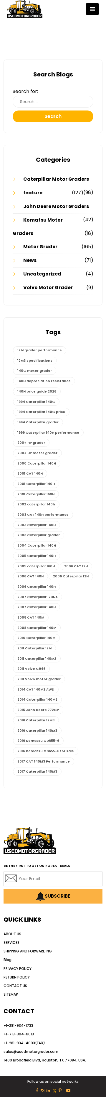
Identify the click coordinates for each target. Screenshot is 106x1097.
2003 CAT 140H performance (43, 514)
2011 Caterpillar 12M (34, 648)
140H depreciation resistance (44, 381)
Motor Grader (40, 246)
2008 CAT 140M (30, 617)
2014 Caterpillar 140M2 (37, 699)
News (30, 260)
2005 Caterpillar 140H (36, 555)
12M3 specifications (34, 360)
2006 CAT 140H (30, 576)
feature (32, 192)
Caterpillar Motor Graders (56, 179)
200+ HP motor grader (37, 453)
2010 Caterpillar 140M (36, 637)
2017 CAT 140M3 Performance (43, 761)
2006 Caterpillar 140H (36, 586)
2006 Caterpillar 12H (71, 576)
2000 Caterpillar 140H (36, 463)
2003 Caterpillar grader (38, 535)
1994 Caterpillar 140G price (41, 411)
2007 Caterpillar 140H (36, 607)
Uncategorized (42, 273)
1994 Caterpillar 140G (36, 401)
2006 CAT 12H (76, 566)
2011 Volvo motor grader (39, 679)
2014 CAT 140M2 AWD (35, 689)
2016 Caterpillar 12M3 (35, 720)
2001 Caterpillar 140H (36, 483)
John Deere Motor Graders (56, 206)
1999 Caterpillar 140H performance (48, 432)
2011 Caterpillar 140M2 (36, 658)
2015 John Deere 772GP (38, 709)
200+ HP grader (31, 442)
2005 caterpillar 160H (36, 566)
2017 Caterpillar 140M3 (37, 771)
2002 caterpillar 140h (36, 504)
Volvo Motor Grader (48, 287)
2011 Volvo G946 (31, 668)
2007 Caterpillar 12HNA (37, 597)
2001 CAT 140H (30, 473)
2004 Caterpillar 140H (36, 545)
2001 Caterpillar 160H (35, 494)
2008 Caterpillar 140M (36, 627)
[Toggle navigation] (92, 9)
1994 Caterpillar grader (38, 422)
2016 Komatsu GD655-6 (38, 740)
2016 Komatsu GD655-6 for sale (45, 751)
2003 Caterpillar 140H (36, 525)
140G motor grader (34, 370)
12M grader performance (39, 350)
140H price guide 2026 (36, 391)
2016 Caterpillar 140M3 (37, 730)
